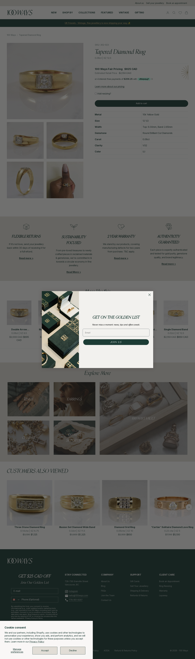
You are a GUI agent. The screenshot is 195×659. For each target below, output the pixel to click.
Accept (45, 650)
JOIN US (116, 342)
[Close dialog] (149, 294)
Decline (73, 650)
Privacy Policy (36, 641)
